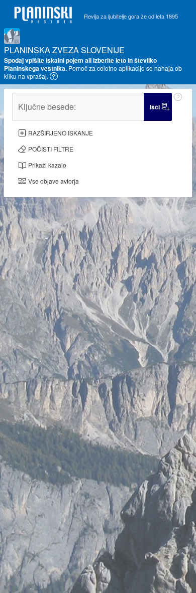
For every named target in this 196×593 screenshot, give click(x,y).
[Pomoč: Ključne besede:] (178, 107)
